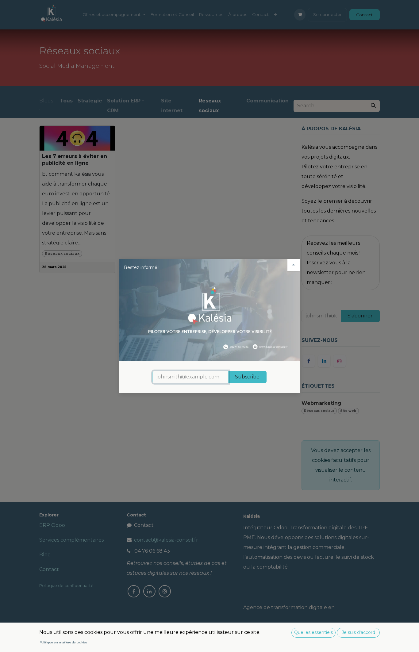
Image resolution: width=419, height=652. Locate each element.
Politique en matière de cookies (63, 642)
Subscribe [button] (247, 377)
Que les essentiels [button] (313, 632)
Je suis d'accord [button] (358, 632)
